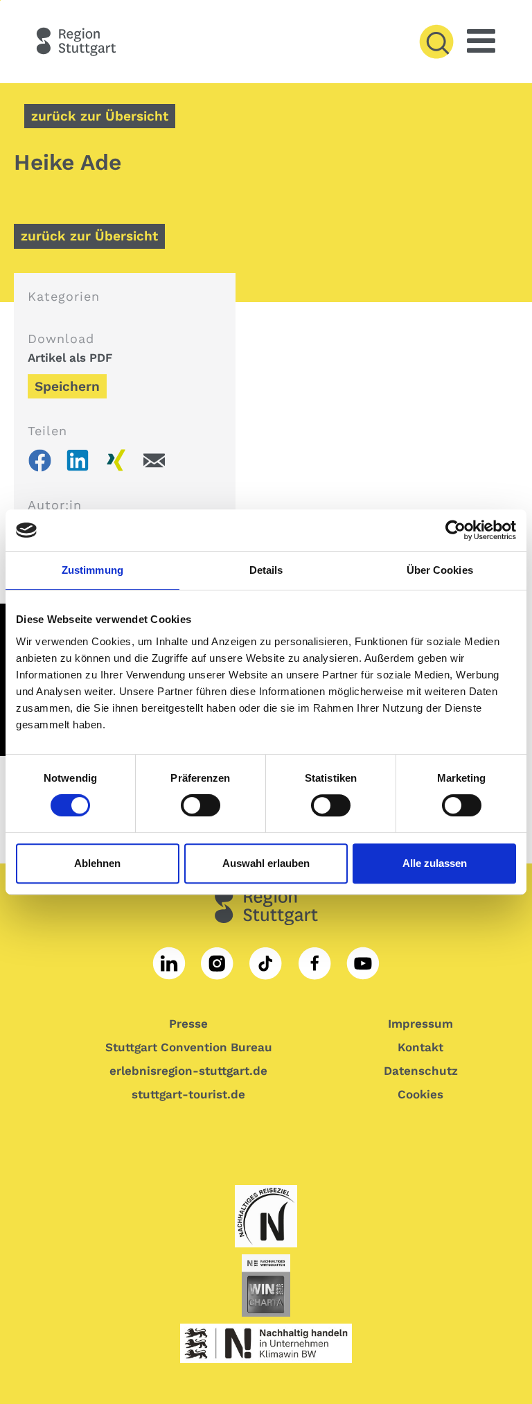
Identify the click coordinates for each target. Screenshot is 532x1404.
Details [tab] (266, 570)
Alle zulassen (434, 863)
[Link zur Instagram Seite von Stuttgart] (217, 963)
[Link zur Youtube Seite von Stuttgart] (363, 963)
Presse (188, 1023)
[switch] (198, 805)
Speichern (67, 386)
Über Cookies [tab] (440, 570)
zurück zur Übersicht (99, 116)
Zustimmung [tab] (92, 570)
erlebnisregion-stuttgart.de (188, 1071)
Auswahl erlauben (266, 863)
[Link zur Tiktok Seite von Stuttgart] (266, 963)
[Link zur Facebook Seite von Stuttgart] (314, 963)
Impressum (420, 1023)
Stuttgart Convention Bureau (188, 1047)
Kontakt (420, 1047)
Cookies (420, 1094)
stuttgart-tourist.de (188, 1094)
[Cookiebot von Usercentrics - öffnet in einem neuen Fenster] (455, 530)
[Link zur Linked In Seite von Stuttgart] (169, 963)
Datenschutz (421, 1071)
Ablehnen (97, 863)
